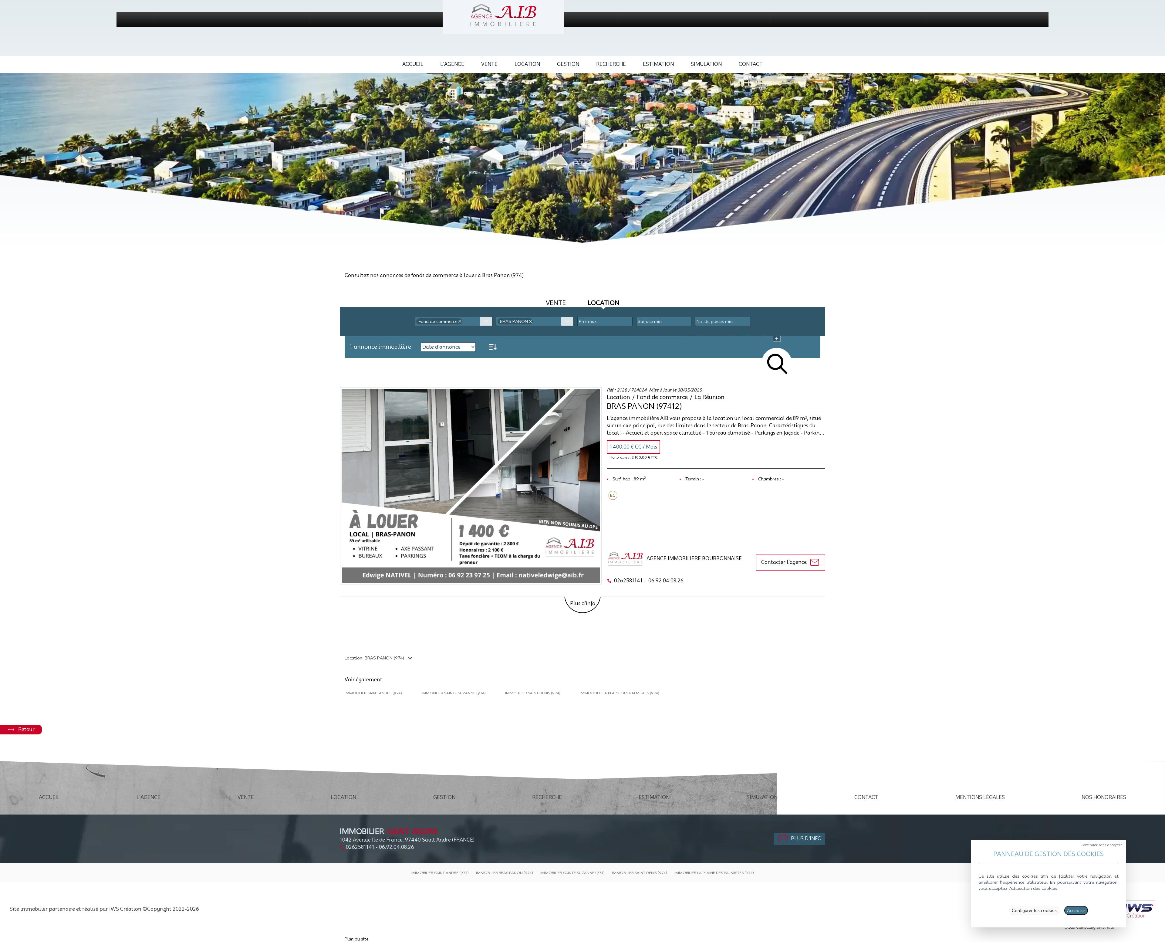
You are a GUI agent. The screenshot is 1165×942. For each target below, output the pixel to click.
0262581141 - (630, 581)
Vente (489, 64)
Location (527, 64)
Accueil (412, 64)
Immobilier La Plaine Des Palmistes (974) (619, 693)
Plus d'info (582, 603)
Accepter (1076, 910)
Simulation (706, 64)
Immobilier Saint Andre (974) (373, 693)
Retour (26, 729)
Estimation (658, 64)
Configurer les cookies (1034, 910)
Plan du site (357, 939)
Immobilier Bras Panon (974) (504, 872)
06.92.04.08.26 (666, 581)
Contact (751, 64)
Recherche (611, 64)
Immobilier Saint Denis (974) (532, 693)
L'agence (452, 64)
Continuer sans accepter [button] (1101, 844)
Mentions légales (980, 797)
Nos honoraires (1104, 797)
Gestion (568, 64)
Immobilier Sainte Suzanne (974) (453, 693)
